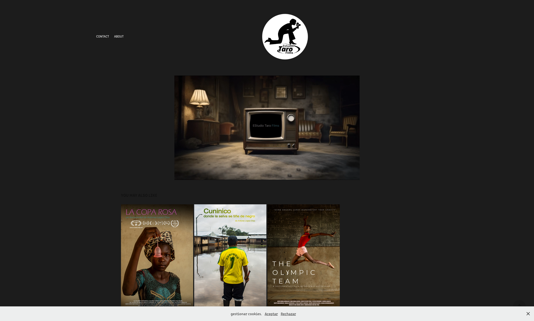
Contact (102, 36)
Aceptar (271, 313)
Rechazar (288, 313)
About (119, 36)
